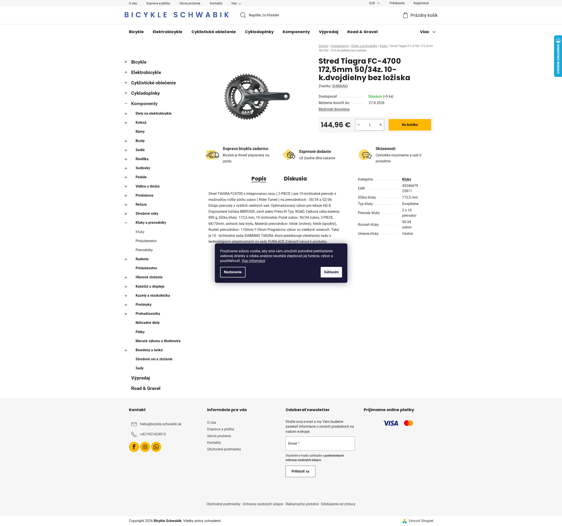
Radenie (142, 259)
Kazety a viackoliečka (153, 295)
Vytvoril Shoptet (421, 521)
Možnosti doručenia (334, 109)
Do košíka (410, 125)
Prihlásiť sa (300, 471)
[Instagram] (145, 447)
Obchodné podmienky (224, 449)
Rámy (140, 131)
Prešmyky (143, 304)
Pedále (141, 177)
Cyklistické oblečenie (153, 82)
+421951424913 (153, 434)
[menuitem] (136, 31)
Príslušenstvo (146, 241)
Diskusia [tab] (295, 178)
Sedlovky (143, 168)
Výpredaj (140, 378)
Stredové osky (147, 213)
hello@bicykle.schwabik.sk (161, 424)
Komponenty (144, 103)
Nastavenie (233, 272)
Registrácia (421, 3)
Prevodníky (144, 250)
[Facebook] (134, 447)
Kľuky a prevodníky (151, 222)
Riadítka (142, 159)
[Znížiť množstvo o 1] (358, 124)
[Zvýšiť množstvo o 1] (380, 124)
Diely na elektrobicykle (154, 113)
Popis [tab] (259, 178)
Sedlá (140, 150)
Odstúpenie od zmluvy (338, 504)
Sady (140, 368)
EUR (372, 3)
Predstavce (144, 195)
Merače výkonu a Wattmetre (158, 341)
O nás (133, 3)
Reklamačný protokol (302, 504)
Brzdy (140, 141)
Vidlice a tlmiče (148, 186)
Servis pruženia (190, 3)
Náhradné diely (148, 323)
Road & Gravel (146, 388)
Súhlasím (331, 272)
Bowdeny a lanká (149, 350)
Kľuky (140, 232)
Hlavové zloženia (149, 277)
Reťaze (141, 204)
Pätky (140, 332)
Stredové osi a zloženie (154, 359)
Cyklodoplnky (145, 93)
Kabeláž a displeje (150, 286)
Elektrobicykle (146, 72)
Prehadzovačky (148, 313)
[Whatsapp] (156, 447)
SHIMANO (340, 86)
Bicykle (138, 62)
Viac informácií (253, 261)
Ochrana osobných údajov (263, 504)
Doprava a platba (158, 3)
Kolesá (141, 122)
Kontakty (216, 3)
